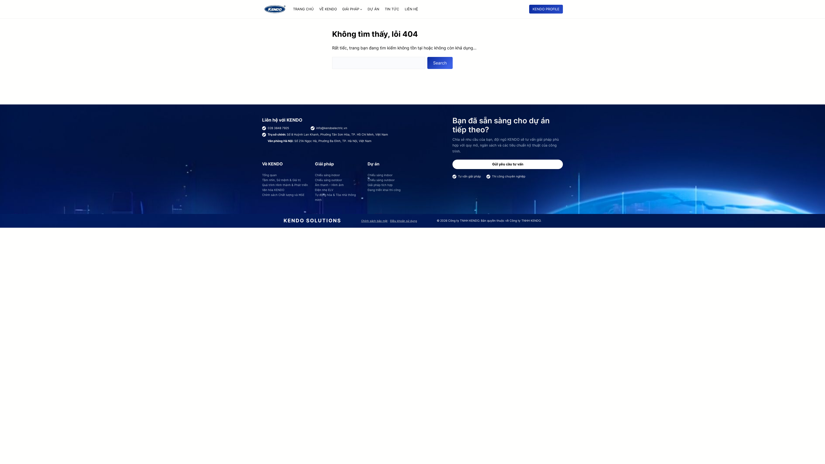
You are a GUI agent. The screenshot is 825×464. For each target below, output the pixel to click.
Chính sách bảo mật (374, 221)
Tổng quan (269, 175)
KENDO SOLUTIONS (312, 221)
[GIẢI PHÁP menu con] (361, 9)
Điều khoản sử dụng (403, 221)
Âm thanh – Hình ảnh (329, 185)
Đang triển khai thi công (384, 190)
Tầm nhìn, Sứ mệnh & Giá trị (281, 180)
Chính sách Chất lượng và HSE (283, 195)
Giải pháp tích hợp (380, 185)
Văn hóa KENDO (273, 190)
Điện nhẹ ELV (324, 190)
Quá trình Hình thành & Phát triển (285, 185)
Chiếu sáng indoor (327, 175)
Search (440, 63)
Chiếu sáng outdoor (328, 180)
